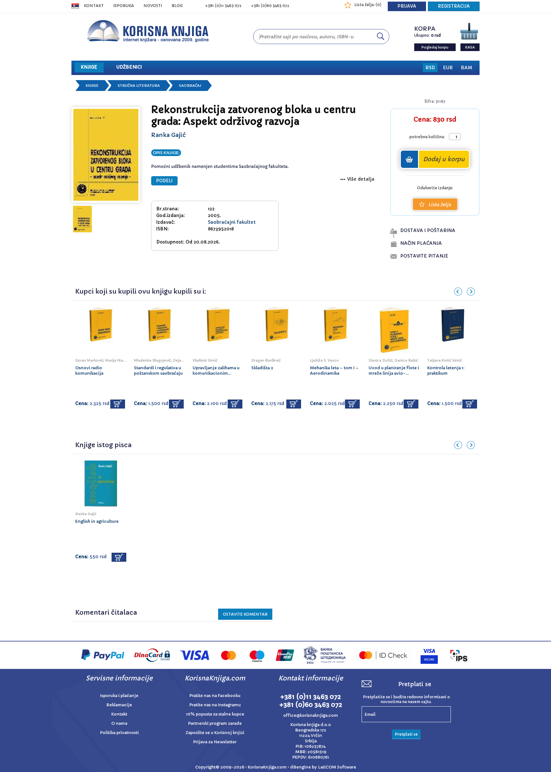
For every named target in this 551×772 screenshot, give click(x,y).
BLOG (177, 5)
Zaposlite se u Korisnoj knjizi (215, 732)
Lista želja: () (367, 4)
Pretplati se (406, 734)
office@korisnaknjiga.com (310, 715)
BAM (466, 68)
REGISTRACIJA (454, 6)
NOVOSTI (152, 5)
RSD (430, 68)
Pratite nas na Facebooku (214, 695)
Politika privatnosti (119, 732)
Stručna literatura (139, 85)
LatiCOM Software (337, 767)
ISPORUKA (123, 5)
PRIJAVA (407, 6)
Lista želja (439, 204)
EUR (448, 68)
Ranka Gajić (168, 135)
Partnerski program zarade (215, 723)
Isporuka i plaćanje (119, 695)
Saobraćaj (190, 85)
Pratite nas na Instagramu (215, 705)
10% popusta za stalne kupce (215, 714)
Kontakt (94, 5)
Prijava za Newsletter (215, 742)
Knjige (92, 85)
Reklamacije (119, 705)
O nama (119, 723)
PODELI (164, 181)
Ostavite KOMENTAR (245, 614)
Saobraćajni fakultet (232, 222)
